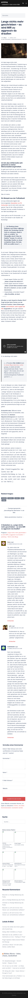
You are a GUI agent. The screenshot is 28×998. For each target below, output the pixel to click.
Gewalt (17, 498)
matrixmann (11, 646)
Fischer (4, 498)
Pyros (3, 500)
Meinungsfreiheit (16, 39)
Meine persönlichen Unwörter (13, 517)
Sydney (14, 995)
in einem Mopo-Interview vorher (13, 365)
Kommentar (6, 758)
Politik (24, 39)
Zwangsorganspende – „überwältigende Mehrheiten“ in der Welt (14, 510)
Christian (5, 902)
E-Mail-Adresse (8, 780)
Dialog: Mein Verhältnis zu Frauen (12, 932)
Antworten (10, 621)
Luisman (4, 913)
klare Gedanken (6, 39)
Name (5, 772)
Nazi (22, 498)
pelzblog (4, 2)
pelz (5, 37)
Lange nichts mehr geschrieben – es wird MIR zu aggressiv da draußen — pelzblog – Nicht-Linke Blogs (14, 535)
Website (5, 788)
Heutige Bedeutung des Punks (16, 900)
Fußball (10, 498)
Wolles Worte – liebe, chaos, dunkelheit (11, 955)
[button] (23, 3)
